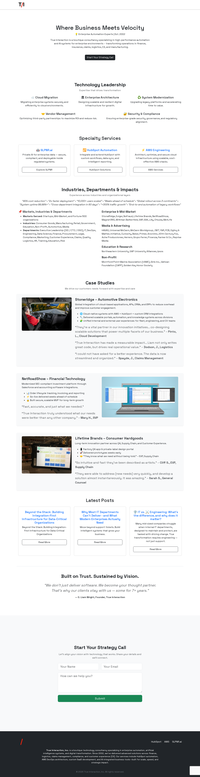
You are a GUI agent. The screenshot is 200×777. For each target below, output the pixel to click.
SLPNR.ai (177, 741)
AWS (166, 741)
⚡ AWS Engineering (155, 150)
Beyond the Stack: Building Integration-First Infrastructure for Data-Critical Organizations (44, 517)
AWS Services (155, 169)
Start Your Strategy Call (100, 57)
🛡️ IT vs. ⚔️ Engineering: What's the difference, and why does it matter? (155, 515)
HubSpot (156, 741)
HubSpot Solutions (100, 169)
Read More (44, 542)
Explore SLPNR (44, 169)
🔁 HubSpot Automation (100, 150)
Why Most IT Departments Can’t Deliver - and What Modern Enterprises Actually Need (100, 517)
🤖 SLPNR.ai (44, 150)
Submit (100, 698)
